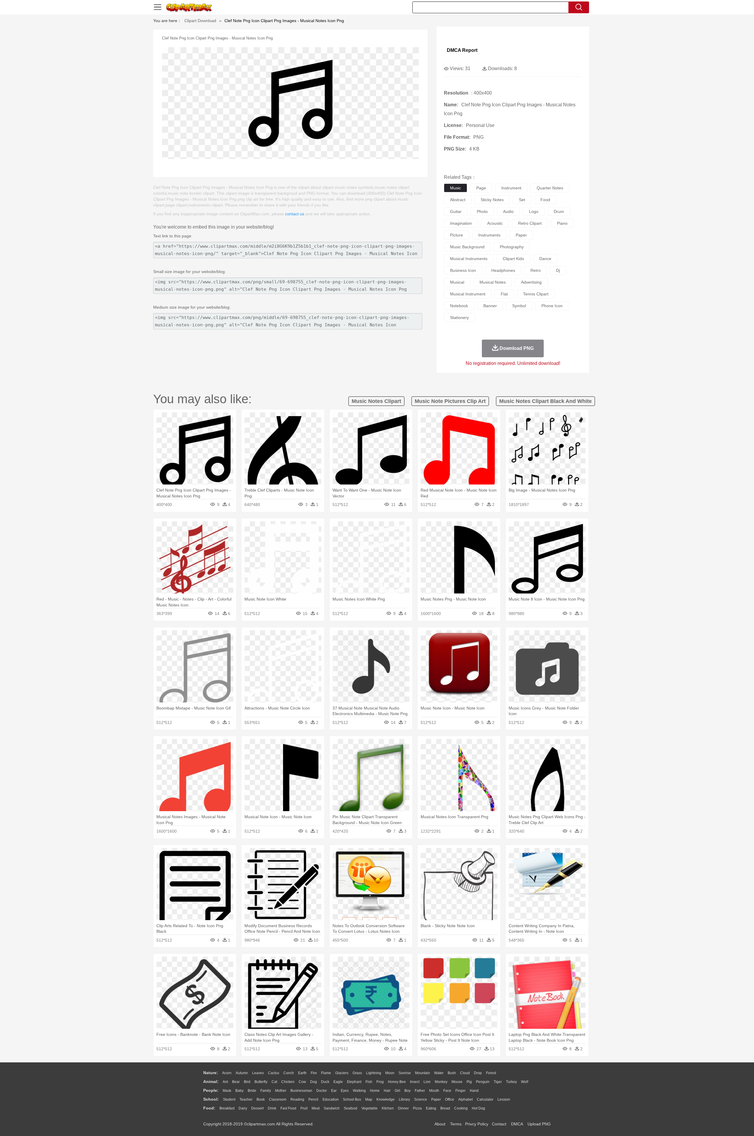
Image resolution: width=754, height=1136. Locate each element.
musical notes (492, 282)
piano (562, 223)
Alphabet (465, 1099)
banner (490, 305)
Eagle (338, 1082)
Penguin (483, 1082)
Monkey (441, 1082)
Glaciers (341, 1073)
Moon (389, 1073)
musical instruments (468, 258)
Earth (302, 1073)
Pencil (313, 1099)
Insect (414, 1082)
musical (457, 282)
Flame (326, 1073)
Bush (452, 1073)
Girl (397, 1091)
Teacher (245, 1099)
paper (521, 235)
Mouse (457, 1082)
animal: (211, 1081)
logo (533, 211)
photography (512, 246)
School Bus (352, 1099)
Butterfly (260, 1082)
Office (449, 1099)
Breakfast (226, 1108)
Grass (357, 1073)
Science (420, 1099)
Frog (380, 1082)
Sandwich (332, 1108)
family (265, 1091)
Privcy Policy (476, 1124)
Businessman (301, 1091)
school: (211, 1099)
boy (407, 1091)
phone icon (552, 305)
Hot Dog (478, 1108)
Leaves (258, 1073)
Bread (445, 1108)
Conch (288, 1073)
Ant (225, 1082)
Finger (460, 1091)
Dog (313, 1082)
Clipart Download (200, 20)
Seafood (350, 1108)
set (522, 199)
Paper (436, 1099)
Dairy (243, 1108)
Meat (316, 1108)
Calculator (485, 1099)
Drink (272, 1108)
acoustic (495, 223)
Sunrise (405, 1073)
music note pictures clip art (450, 401)
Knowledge (385, 1099)
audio (508, 211)
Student (229, 1099)
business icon (463, 270)
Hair (387, 1091)
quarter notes (550, 188)
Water (439, 1073)
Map (368, 1099)
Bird (247, 1082)
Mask (227, 1091)
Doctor (321, 1091)
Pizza (417, 1108)
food (545, 199)
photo (482, 211)
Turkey (511, 1082)
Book (261, 1099)
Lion (427, 1082)
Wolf (524, 1082)
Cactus (273, 1073)
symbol (519, 305)
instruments (489, 235)
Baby (239, 1091)
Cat (274, 1082)
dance (545, 258)
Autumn (242, 1073)
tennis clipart (535, 294)
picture (456, 235)
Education (331, 1099)
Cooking (461, 1108)
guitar (456, 211)
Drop (478, 1073)
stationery (459, 317)
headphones (503, 270)
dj (558, 270)
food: (209, 1108)
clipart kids (513, 258)
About (439, 1124)
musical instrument (467, 294)
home (375, 1091)
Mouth (434, 1091)
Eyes (345, 1091)
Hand (474, 1091)
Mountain (422, 1073)
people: (211, 1090)
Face (447, 1091)
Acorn (227, 1073)
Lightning (373, 1073)
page (481, 188)
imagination (461, 223)
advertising (531, 282)
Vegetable (369, 1108)
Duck (325, 1082)
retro (535, 270)
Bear (236, 1082)
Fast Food (288, 1108)
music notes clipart (376, 401)
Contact (499, 1124)
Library (404, 1099)
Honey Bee (397, 1082)
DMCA (517, 1124)
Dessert (257, 1108)
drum (559, 211)
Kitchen (388, 1108)
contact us (294, 213)
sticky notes (492, 199)
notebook (459, 305)
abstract (457, 199)
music (455, 188)
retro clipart (530, 223)
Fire (314, 1073)
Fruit (303, 1108)
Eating (431, 1108)
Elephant (354, 1082)
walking (359, 1091)
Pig (469, 1082)
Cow (302, 1082)
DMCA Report (462, 50)
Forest (491, 1073)
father (420, 1091)
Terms (456, 1124)
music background (467, 246)
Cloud (465, 1073)
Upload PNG (539, 1124)
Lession (503, 1099)
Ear (334, 1091)
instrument (511, 188)
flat (504, 294)
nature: (210, 1072)
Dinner (403, 1108)
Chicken (288, 1082)
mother (280, 1091)
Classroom (277, 1099)
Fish (369, 1082)
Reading (297, 1099)
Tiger (498, 1082)
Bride (252, 1091)
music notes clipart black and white (545, 401)
